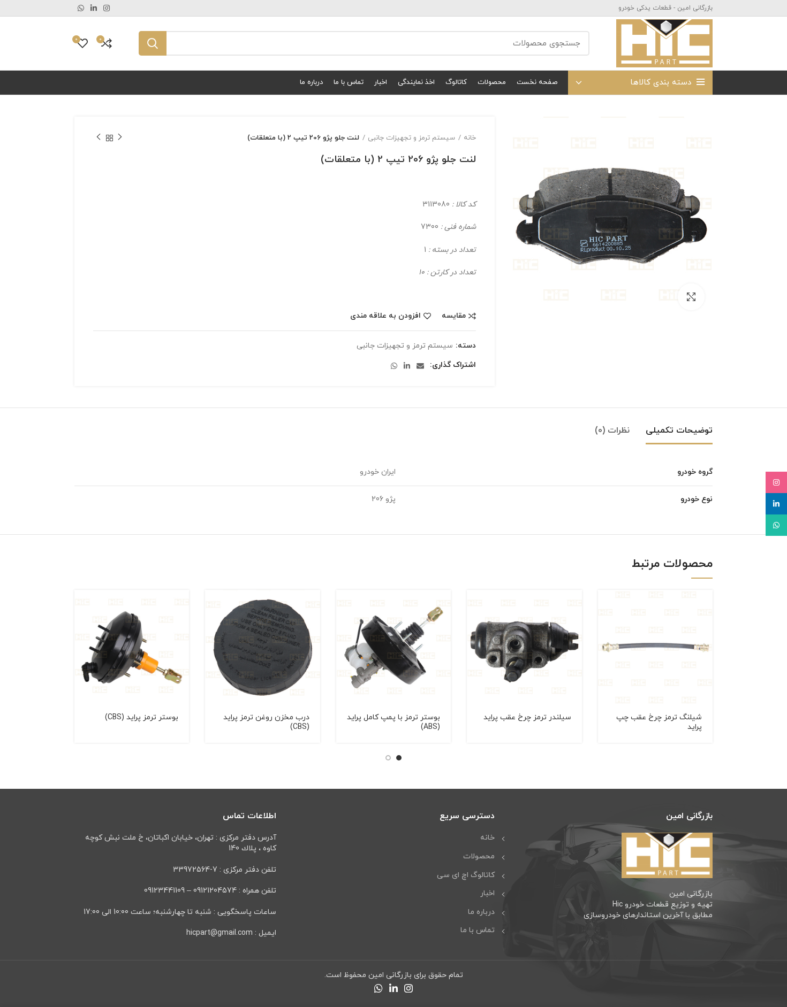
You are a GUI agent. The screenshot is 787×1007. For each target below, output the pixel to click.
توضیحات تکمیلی (679, 430)
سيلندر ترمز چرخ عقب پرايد (527, 717)
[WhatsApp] (776, 525)
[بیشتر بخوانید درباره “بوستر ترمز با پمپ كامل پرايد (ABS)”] (344, 607)
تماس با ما (477, 930)
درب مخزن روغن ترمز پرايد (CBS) (266, 722)
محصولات (479, 856)
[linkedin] (776, 503)
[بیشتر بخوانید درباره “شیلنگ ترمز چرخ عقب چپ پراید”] (606, 607)
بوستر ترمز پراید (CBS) (141, 717)
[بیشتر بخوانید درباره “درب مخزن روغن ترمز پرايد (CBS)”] (213, 607)
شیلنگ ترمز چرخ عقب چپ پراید (659, 722)
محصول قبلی (120, 138)
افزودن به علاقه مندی (385, 316)
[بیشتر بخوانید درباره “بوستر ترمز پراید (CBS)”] (82, 607)
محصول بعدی (98, 138)
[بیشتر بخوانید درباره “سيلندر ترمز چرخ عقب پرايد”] (474, 607)
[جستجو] (153, 43)
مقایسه (454, 316)
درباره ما (481, 912)
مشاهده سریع (606, 631)
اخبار (487, 893)
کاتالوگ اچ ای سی (466, 875)
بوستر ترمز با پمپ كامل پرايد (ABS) (393, 722)
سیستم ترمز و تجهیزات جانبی (411, 138)
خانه (470, 138)
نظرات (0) (612, 430)
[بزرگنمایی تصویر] (691, 296)
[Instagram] (776, 482)
